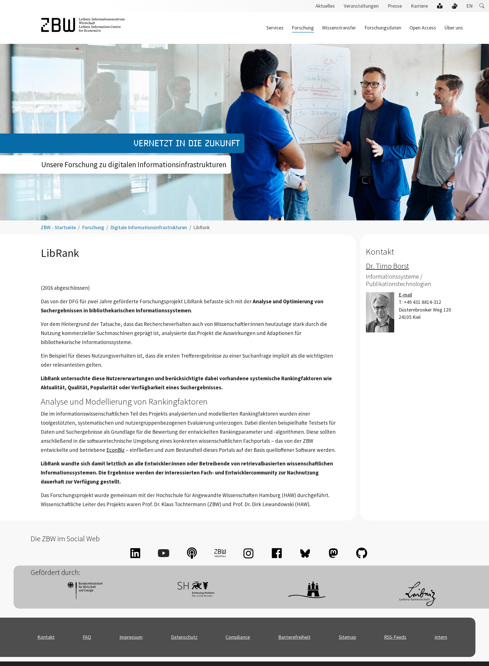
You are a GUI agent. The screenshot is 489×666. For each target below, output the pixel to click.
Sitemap (347, 637)
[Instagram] (248, 553)
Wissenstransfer (339, 28)
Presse (395, 6)
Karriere (419, 6)
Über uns (453, 28)
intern (441, 637)
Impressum (131, 637)
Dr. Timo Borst (387, 265)
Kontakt (46, 637)
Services (275, 28)
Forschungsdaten (382, 28)
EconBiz (115, 449)
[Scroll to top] (475, 652)
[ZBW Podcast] (192, 553)
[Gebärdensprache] (454, 6)
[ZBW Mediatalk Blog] (220, 553)
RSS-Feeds (395, 637)
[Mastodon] (333, 553)
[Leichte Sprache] (439, 6)
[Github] (361, 553)
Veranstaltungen (361, 6)
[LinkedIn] (135, 553)
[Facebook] (276, 553)
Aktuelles (325, 6)
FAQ (87, 637)
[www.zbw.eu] (83, 27)
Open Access (422, 28)
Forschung (303, 28)
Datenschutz (184, 637)
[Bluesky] (305, 553)
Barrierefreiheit (294, 637)
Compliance (238, 637)
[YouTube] (163, 553)
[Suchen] (481, 6)
